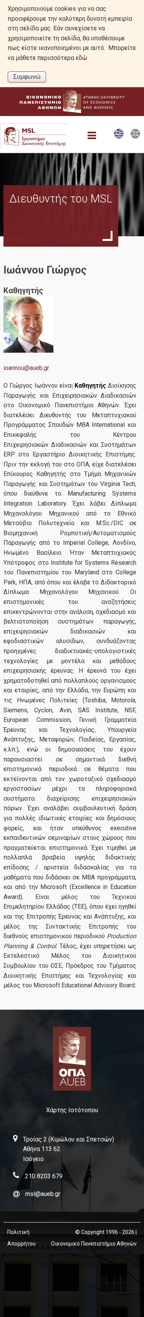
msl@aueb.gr (42, 1194)
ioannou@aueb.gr (26, 368)
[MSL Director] (135, 137)
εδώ (81, 57)
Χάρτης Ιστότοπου (72, 1110)
